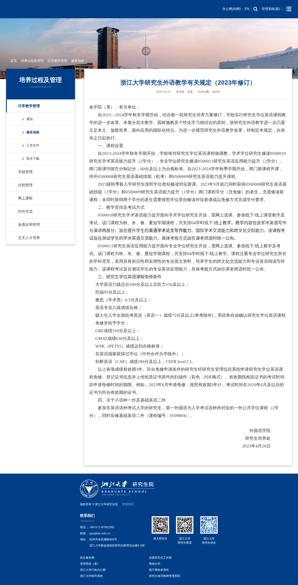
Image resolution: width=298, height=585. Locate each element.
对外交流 (25, 211)
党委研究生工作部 (160, 557)
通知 (29, 119)
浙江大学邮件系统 (91, 575)
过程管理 (25, 185)
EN (247, 9)
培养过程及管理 (32, 60)
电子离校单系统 (159, 569)
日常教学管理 (57, 60)
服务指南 (77, 60)
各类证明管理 (29, 225)
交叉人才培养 (29, 238)
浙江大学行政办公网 (93, 569)
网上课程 (25, 198)
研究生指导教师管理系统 (164, 575)
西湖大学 (154, 563)
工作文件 (32, 145)
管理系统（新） (90, 563)
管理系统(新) (271, 9)
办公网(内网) (231, 9)
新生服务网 (87, 557)
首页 (13, 60)
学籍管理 (25, 172)
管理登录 (128, 504)
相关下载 (32, 158)
